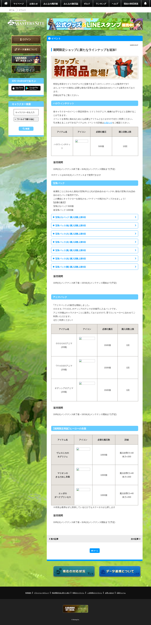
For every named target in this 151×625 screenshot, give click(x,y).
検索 (27, 129)
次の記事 (135, 539)
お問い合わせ (109, 593)
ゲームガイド (26, 69)
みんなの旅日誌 (71, 3)
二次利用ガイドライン (94, 593)
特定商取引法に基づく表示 (61, 593)
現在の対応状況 (131, 3)
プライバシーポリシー (41, 593)
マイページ (18, 3)
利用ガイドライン (78, 593)
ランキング (101, 3)
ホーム (11, 10)
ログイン (26, 39)
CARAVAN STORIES (75, 609)
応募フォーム (121, 593)
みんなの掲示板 (51, 3)
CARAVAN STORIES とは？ (26, 59)
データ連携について (26, 49)
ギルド (87, 3)
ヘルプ (115, 3)
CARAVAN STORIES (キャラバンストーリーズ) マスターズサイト (26, 23)
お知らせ (33, 3)
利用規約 (28, 593)
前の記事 (54, 539)
